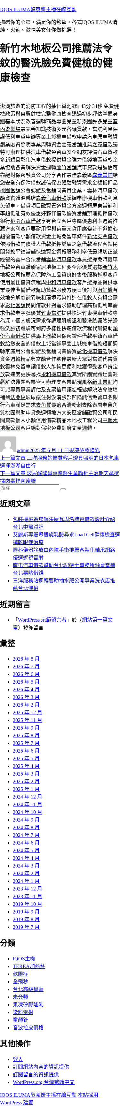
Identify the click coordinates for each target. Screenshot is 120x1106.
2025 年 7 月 (26, 743)
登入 (18, 1059)
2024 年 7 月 (26, 835)
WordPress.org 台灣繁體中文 (44, 1082)
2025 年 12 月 (27, 712)
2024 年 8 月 (26, 827)
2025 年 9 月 (26, 728)
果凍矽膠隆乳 (84, 450)
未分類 (20, 997)
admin (23, 450)
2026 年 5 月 (26, 682)
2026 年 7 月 (26, 666)
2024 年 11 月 (27, 804)
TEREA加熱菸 (29, 966)
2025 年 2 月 (26, 781)
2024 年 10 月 (27, 812)
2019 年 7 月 (26, 927)
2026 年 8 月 (26, 659)
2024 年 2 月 (26, 873)
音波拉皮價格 (28, 1027)
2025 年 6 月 (26, 751)
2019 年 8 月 (26, 919)
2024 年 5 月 (26, 850)
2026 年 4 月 (26, 689)
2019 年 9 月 (26, 911)
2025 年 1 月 (26, 789)
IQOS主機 (24, 958)
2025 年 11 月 (27, 720)
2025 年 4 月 (26, 766)
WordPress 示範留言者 (42, 620)
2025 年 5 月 (26, 758)
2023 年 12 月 (27, 888)
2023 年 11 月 (27, 896)
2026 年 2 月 (26, 705)
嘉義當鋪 (102, 175)
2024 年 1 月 (26, 881)
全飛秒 (20, 981)
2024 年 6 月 (26, 842)
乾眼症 (20, 974)
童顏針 (20, 1020)
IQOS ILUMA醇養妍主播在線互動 (38, 9)
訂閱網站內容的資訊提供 (41, 1067)
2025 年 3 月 (26, 773)
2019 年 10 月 (27, 904)
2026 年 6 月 (26, 674)
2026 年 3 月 (26, 697)
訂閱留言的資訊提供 (36, 1074)
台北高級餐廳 (28, 989)
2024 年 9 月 (26, 819)
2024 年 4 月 (26, 858)
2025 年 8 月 (26, 735)
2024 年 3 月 (26, 865)
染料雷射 (23, 1012)
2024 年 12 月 (27, 796)
